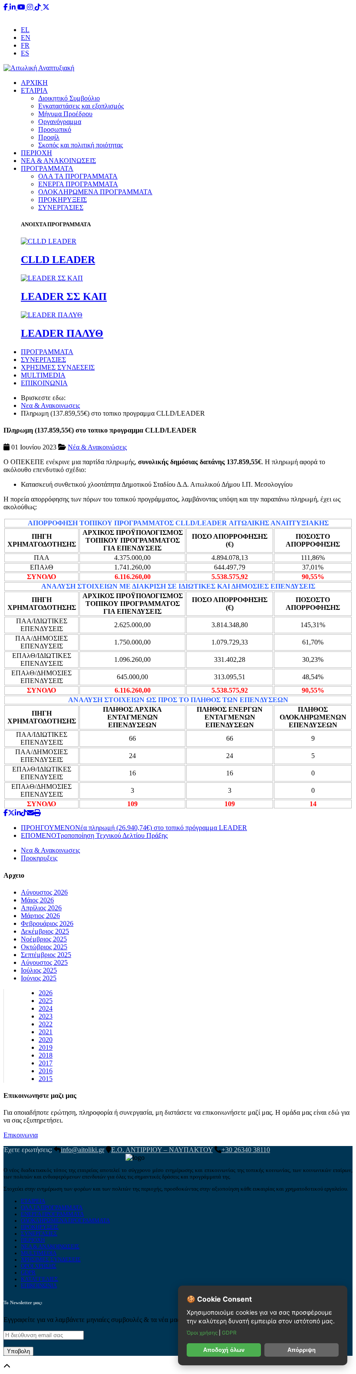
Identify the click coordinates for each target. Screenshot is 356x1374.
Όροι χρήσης (203, 1332)
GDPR (28, 1273)
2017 (46, 1063)
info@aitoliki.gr (178, 15)
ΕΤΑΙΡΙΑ (34, 90)
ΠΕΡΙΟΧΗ (36, 152)
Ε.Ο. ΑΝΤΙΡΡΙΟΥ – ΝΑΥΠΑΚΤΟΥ (162, 1149)
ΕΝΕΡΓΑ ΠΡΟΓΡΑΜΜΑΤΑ (78, 184)
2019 (46, 1047)
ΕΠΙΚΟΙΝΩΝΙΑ (44, 383)
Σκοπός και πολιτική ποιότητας (80, 145)
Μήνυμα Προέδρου (65, 113)
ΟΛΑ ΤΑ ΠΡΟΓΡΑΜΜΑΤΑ (78, 176)
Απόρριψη (301, 1350)
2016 (46, 1070)
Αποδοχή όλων (223, 1350)
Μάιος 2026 (37, 900)
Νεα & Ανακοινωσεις (50, 405)
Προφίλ (48, 137)
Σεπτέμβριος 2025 (46, 954)
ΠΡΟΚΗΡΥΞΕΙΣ (62, 199)
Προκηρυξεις (39, 858)
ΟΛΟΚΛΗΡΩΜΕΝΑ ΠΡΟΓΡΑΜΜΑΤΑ (95, 191)
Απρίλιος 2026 (41, 908)
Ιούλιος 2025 (39, 970)
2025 (46, 1000)
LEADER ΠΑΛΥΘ (62, 333)
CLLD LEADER (58, 259)
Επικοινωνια (20, 1135)
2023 (46, 1016)
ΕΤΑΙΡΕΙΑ (33, 1201)
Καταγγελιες (39, 1279)
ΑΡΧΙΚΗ (34, 82)
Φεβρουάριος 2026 (47, 923)
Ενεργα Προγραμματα (52, 1214)
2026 (46, 992)
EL (25, 29)
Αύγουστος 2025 (44, 962)
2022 (46, 1024)
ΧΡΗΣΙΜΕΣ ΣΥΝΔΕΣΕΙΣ (58, 367)
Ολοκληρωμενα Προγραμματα (65, 1221)
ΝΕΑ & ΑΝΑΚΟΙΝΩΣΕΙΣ (58, 160)
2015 (46, 1078)
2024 (46, 1008)
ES (25, 53)
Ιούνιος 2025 (38, 978)
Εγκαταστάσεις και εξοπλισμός (81, 106)
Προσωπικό (54, 129)
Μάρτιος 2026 (40, 915)
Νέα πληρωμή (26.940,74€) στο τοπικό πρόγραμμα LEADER (134, 827)
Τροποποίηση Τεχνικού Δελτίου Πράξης (94, 835)
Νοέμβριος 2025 (44, 939)
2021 (46, 1031)
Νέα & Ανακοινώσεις (97, 447)
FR (25, 45)
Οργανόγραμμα (59, 121)
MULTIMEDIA (43, 375)
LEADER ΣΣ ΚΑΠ (64, 296)
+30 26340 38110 (232, 15)
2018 (46, 1055)
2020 (46, 1039)
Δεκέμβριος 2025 (45, 931)
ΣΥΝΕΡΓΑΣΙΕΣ (60, 207)
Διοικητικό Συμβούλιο (69, 98)
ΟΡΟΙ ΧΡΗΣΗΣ (38, 1266)
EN (25, 37)
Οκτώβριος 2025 (44, 947)
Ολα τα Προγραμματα (51, 1208)
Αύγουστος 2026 (44, 892)
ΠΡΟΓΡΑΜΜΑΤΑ (47, 168)
